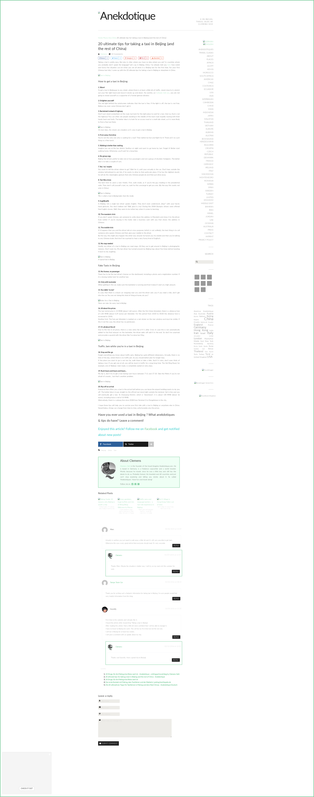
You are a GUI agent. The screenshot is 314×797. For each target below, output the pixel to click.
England (198, 325)
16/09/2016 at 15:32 (173, 609)
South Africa (206, 76)
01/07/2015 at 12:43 (173, 555)
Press (210, 230)
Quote (206, 346)
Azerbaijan (207, 99)
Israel (210, 213)
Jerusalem (197, 336)
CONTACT (208, 233)
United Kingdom (208, 198)
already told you (163, 93)
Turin (196, 354)
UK (212, 354)
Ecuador (208, 89)
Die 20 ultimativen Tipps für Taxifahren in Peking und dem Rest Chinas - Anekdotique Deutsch (141, 685)
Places (105, 38)
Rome (211, 346)
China (114, 38)
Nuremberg (198, 344)
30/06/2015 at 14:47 (173, 529)
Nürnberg (210, 343)
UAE (211, 220)
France (209, 161)
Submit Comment (110, 743)
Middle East (207, 203)
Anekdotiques (206, 49)
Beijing (103, 450)
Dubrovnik (204, 322)
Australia (208, 227)
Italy (211, 171)
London (198, 338)
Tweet (115, 58)
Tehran (210, 349)
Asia (109, 38)
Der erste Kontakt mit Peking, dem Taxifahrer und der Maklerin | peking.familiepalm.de (138, 682)
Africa (210, 63)
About (210, 56)
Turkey (209, 194)
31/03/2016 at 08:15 (173, 582)
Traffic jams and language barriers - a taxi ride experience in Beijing (146, 511)
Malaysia (208, 119)
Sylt (203, 349)
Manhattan (208, 339)
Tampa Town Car (116, 582)
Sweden (209, 191)
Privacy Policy (206, 240)
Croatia (209, 148)
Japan (210, 116)
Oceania (209, 223)
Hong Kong (201, 330)
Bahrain (209, 207)
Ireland (209, 168)
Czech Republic (208, 153)
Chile (210, 83)
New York (209, 341)
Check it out (27, 788)
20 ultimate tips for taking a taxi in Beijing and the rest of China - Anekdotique (135, 677)
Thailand (208, 122)
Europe (209, 129)
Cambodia (208, 102)
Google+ (129, 58)
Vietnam (209, 126)
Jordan (209, 217)
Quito (200, 346)
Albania (209, 132)
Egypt (210, 66)
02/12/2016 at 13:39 (173, 646)
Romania (208, 181)
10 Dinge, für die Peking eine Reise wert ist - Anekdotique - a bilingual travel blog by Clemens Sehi (142, 674)
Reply (176, 546)
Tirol (206, 351)
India (210, 109)
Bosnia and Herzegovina (206, 140)
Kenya (210, 69)
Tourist (211, 351)
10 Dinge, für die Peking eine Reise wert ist (121, 680)
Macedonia (207, 174)
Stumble (156, 58)
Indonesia (208, 112)
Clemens (103, 54)
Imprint (209, 237)
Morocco (208, 73)
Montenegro (206, 177)
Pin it (143, 58)
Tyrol (207, 354)
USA (211, 93)
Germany (208, 164)
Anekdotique (208, 311)
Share (102, 58)
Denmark (208, 158)
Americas (208, 79)
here (169, 65)
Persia (196, 346)
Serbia (210, 184)
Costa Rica (208, 86)
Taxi (115, 450)
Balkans (202, 316)
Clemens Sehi (125, 466)
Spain (210, 187)
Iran (211, 210)
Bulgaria (208, 145)
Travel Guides (206, 53)
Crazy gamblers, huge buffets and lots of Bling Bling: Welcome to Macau (126, 511)
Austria (209, 136)
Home (100, 38)
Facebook (151, 429)
